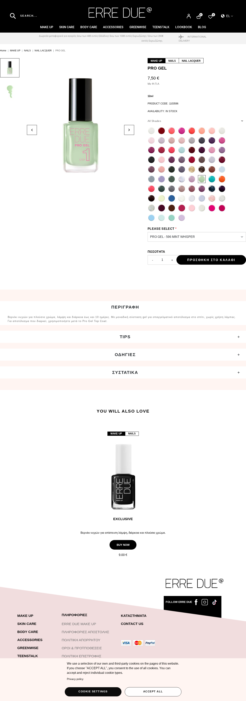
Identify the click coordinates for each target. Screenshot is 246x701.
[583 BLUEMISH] (151, 179)
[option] (13, 69)
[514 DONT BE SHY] (171, 140)
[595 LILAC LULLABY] (192, 179)
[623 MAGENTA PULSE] (222, 208)
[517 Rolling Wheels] (212, 140)
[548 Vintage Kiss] (222, 159)
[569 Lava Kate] (161, 131)
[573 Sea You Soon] (181, 150)
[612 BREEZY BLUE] (202, 198)
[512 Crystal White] (222, 131)
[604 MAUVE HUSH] (202, 189)
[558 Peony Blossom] (202, 131)
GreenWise (137, 27)
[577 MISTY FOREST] (171, 169)
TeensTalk (160, 27)
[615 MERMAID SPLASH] (151, 208)
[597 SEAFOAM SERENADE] (212, 179)
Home (3, 50)
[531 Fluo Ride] (222, 140)
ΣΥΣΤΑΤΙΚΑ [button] (125, 372)
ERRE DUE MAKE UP (79, 624)
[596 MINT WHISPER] (202, 179)
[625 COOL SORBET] (161, 218)
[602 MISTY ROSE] (181, 189)
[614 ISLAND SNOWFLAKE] (222, 198)
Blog (202, 27)
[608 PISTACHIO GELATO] (161, 198)
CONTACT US (132, 624)
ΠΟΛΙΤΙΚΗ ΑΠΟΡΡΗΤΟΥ (81, 640)
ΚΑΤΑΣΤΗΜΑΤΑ (133, 616)
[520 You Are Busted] (161, 150)
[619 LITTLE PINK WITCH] (192, 208)
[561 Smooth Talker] (212, 131)
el (227, 16)
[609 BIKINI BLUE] (171, 198)
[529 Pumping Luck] (202, 140)
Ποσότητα (156, 251)
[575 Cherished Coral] (171, 131)
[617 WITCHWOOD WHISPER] (171, 208)
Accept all (153, 691)
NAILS (27, 50)
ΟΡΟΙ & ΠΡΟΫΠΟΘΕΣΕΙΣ (82, 648)
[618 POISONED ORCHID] (181, 208)
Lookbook (183, 27)
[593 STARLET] (181, 179)
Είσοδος (189, 14)
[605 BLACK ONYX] (212, 189)
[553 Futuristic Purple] (181, 159)
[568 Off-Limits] (202, 159)
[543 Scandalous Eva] (181, 131)
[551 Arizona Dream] (151, 169)
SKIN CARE (66, 27)
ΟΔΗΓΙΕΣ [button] (125, 354)
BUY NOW (123, 544)
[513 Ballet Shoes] (151, 140)
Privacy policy (75, 679)
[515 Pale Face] (192, 140)
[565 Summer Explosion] (192, 131)
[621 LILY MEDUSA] (181, 218)
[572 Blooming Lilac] (212, 159)
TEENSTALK (27, 656)
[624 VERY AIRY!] (151, 218)
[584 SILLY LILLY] (161, 179)
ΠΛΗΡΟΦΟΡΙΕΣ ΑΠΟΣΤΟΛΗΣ (85, 632)
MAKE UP (46, 27)
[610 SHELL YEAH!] (181, 198)
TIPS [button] (125, 336)
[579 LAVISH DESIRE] (192, 169)
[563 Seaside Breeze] (161, 169)
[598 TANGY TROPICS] (222, 179)
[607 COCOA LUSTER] (151, 198)
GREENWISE (27, 648)
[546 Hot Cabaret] (192, 159)
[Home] (120, 12)
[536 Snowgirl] (212, 150)
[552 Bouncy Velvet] (171, 159)
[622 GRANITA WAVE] (212, 208)
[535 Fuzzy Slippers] (222, 150)
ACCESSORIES (113, 27)
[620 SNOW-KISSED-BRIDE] (202, 208)
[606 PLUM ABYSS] (222, 189)
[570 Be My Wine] (192, 150)
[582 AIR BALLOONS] (222, 169)
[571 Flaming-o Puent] (161, 159)
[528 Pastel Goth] (161, 140)
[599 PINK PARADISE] (151, 189)
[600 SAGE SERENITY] (161, 189)
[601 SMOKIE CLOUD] (171, 189)
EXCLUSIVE (123, 519)
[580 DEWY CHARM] (202, 169)
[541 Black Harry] (151, 159)
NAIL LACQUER (43, 50)
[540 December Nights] (202, 150)
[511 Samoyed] (151, 131)
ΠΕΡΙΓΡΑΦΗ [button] (125, 307)
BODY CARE (88, 27)
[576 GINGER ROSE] (212, 169)
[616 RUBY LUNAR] (161, 208)
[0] (210, 16)
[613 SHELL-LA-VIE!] (212, 198)
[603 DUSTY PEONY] (192, 189)
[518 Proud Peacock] (151, 150)
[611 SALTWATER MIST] (192, 198)
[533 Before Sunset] (171, 150)
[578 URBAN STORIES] (181, 169)
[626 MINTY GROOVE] (171, 218)
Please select (161, 228)
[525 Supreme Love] (181, 140)
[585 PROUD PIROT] (171, 179)
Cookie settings (93, 691)
